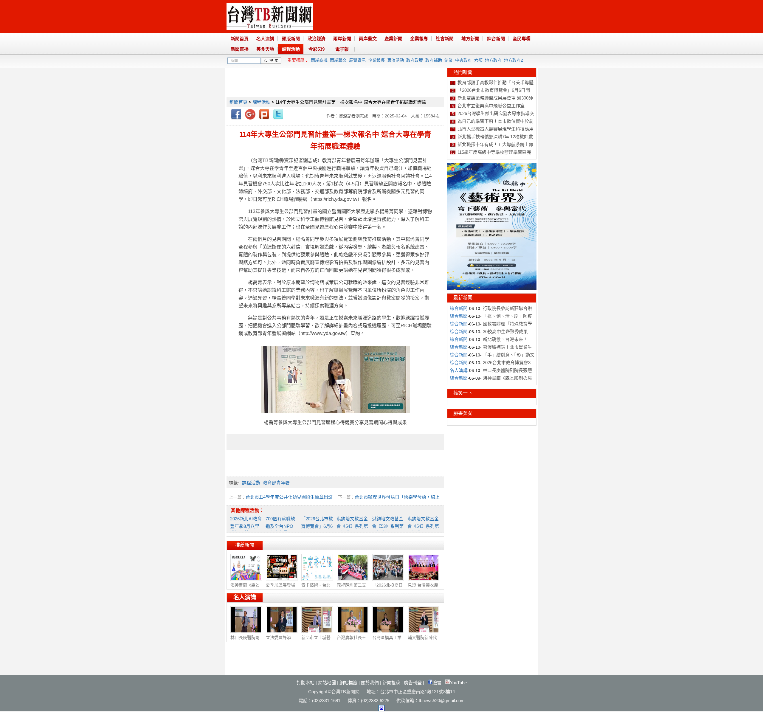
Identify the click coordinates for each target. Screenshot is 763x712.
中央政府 (463, 60)
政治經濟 (316, 38)
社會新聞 (445, 38)
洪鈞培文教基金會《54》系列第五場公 (352, 525)
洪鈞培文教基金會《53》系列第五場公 (388, 525)
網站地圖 (327, 682)
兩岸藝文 (368, 38)
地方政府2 (513, 60)
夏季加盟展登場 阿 (280, 588)
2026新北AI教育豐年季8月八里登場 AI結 (246, 525)
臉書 (436, 682)
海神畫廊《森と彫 (245, 588)
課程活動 (291, 49)
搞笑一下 (462, 392)
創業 (448, 60)
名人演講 (265, 38)
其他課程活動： (247, 510)
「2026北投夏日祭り (387, 588)
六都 (478, 60)
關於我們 (370, 682)
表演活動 (395, 60)
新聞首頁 (240, 38)
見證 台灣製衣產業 (423, 588)
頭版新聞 (291, 38)
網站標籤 (348, 682)
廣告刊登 (413, 682)
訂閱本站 (305, 682)
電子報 (342, 49)
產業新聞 (393, 38)
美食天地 (265, 49)
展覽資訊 (357, 60)
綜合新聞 (496, 38)
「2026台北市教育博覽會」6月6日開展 (317, 525)
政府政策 (414, 60)
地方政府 (493, 60)
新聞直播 (240, 49)
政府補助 (433, 60)
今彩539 (316, 49)
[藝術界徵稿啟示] (491, 288)
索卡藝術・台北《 (316, 588)
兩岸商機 (319, 60)
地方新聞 (470, 38)
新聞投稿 (391, 682)
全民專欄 (522, 38)
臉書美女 (462, 413)
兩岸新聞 (342, 38)
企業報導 (419, 38)
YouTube (458, 682)
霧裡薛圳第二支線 (351, 588)
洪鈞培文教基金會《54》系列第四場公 (423, 525)
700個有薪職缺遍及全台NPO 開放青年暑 (280, 525)
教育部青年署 (276, 482)
